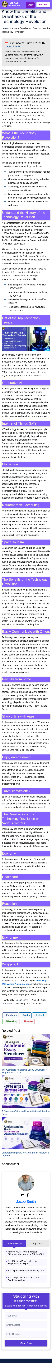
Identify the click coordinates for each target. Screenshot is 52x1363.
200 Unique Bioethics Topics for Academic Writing (23, 1278)
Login (30, 5)
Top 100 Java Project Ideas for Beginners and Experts (22, 1262)
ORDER (43, 4)
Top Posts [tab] (38, 1243)
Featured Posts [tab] (14, 1243)
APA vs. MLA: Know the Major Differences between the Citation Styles (27, 1253)
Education (7, 1003)
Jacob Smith (12, 46)
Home (5, 28)
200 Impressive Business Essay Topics (27, 1270)
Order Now (26, 1343)
